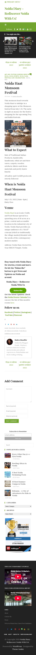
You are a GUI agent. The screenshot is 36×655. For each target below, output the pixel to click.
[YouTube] (27, 29)
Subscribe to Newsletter (18, 431)
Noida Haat (9, 213)
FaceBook (9, 312)
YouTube (9, 315)
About (6, 613)
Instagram (26, 312)
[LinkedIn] (17, 324)
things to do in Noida (13, 330)
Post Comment (11, 421)
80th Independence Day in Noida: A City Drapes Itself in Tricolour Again (25, 49)
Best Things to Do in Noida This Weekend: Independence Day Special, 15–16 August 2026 (11, 50)
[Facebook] (14, 29)
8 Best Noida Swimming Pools (19, 473)
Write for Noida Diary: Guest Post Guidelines (18, 623)
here (12, 303)
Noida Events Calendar (17, 297)
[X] (17, 29)
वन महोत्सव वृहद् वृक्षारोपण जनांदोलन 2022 (25, 65)
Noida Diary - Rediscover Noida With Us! (17, 13)
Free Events (12, 328)
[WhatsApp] (25, 29)
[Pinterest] (22, 29)
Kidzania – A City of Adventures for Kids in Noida (21, 493)
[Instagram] (19, 29)
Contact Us (8, 616)
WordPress (17, 646)
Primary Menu (13, 2)
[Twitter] (8, 324)
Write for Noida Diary (26, 634)
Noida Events (14, 76)
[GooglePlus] (11, 324)
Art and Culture (11, 74)
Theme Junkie (18, 649)
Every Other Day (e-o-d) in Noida (21, 455)
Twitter (17, 312)
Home (6, 620)
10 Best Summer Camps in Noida (18, 483)
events (6, 328)
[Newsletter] (30, 29)
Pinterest (18, 315)
